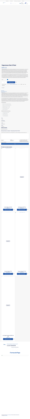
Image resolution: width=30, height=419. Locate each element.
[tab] (15, 90)
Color (2, 79)
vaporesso (3, 85)
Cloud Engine (9, 414)
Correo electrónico (12, 140)
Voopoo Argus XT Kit (8, 271)
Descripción (2, 90)
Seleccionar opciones (8, 209)
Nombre (2, 140)
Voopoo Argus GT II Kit (22, 271)
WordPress (6, 415)
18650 (21, 84)
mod (25, 84)
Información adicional (4, 91)
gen (23, 84)
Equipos (11, 84)
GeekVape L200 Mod (22, 207)
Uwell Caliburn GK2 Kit (8, 207)
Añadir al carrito (11, 82)
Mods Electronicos (14, 84)
